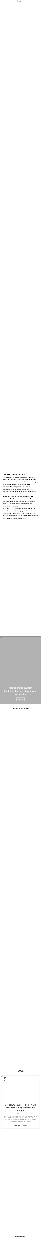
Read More (12, 532)
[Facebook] (36, 3)
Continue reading (20, 1125)
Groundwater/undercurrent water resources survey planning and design (20, 1108)
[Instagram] (38, 3)
